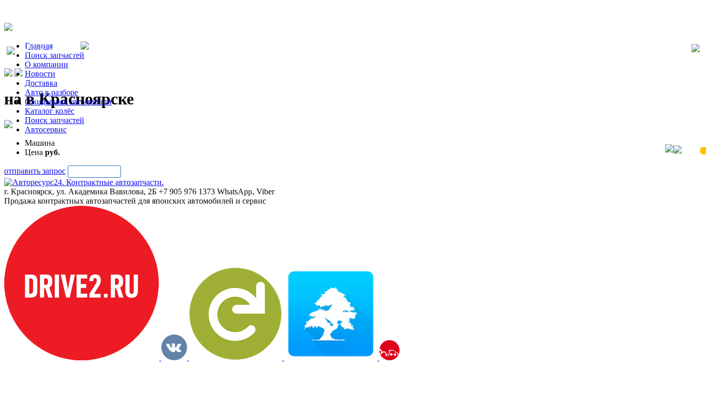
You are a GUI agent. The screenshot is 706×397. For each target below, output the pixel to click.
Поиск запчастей (54, 120)
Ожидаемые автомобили (68, 101)
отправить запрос (35, 170)
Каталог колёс (49, 110)
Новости (40, 73)
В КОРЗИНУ (94, 171)
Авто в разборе (51, 92)
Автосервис (46, 129)
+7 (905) (47, 52)
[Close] (696, 49)
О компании (46, 64)
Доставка (41, 83)
